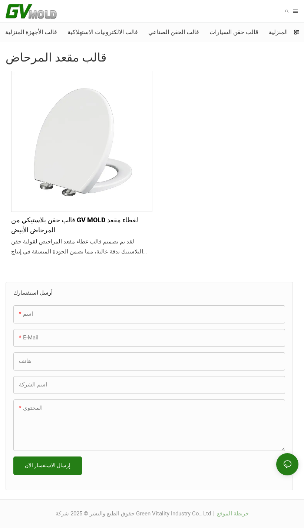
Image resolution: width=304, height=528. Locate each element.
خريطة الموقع (232, 513)
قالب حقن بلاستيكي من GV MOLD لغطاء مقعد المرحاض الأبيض (74, 225)
